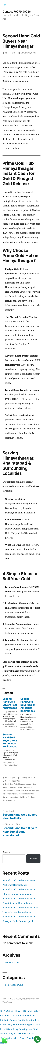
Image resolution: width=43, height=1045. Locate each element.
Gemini (37, 1024)
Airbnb (3, 1024)
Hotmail (20, 1015)
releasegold (10, 53)
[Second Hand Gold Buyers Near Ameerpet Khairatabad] (29, 713)
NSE (19, 1033)
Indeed (35, 1020)
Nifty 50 (12, 1033)
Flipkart (4, 1020)
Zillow (16, 1024)
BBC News (26, 1010)
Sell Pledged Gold (12, 781)
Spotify (21, 1020)
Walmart (12, 1020)
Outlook (10, 1010)
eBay (17, 1010)
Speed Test (30, 1015)
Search (6, 852)
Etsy (10, 1024)
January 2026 (12, 962)
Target (29, 1020)
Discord (11, 1015)
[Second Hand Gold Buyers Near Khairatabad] (11, 711)
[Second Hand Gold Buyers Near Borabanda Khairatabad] (11, 749)
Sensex (31, 1033)
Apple (29, 1024)
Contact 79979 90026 (17, 11)
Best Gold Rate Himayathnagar (18, 784)
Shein (23, 1024)
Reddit (3, 1029)
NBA (2, 1010)
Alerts (16, 1038)
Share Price (26, 1038)
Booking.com (25, 1029)
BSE (24, 1033)
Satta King (12, 1029)
